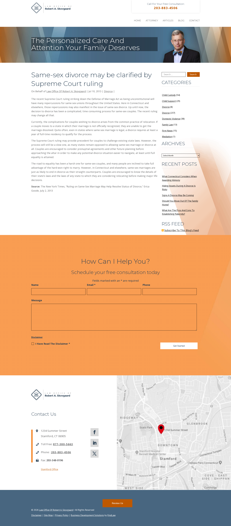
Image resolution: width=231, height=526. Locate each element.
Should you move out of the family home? (180, 202)
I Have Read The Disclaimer (52, 343)
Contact (194, 20)
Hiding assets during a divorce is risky (179, 187)
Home (137, 20)
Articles (168, 20)
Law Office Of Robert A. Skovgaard (66, 91)
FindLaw (111, 515)
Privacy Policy (61, 515)
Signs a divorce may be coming (178, 195)
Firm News (167, 130)
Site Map (48, 515)
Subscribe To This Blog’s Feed (181, 230)
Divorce (108, 91)
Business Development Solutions (87, 515)
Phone (146, 284)
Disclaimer (37, 337)
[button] (228, 506)
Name (34, 284)
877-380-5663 (63, 444)
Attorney (152, 20)
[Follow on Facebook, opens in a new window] (95, 432)
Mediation (167, 136)
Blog (181, 20)
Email (91, 284)
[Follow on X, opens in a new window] (95, 454)
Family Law (167, 124)
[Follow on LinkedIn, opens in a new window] (95, 443)
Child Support (169, 101)
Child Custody (169, 95)
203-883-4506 (166, 8)
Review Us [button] (117, 503)
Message (36, 300)
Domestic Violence (171, 118)
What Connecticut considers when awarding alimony (179, 178)
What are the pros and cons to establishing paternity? (178, 212)
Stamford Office (49, 469)
